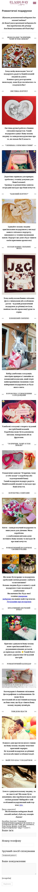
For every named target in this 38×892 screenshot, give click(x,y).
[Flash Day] (19, 3)
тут (20, 805)
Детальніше (12, 602)
